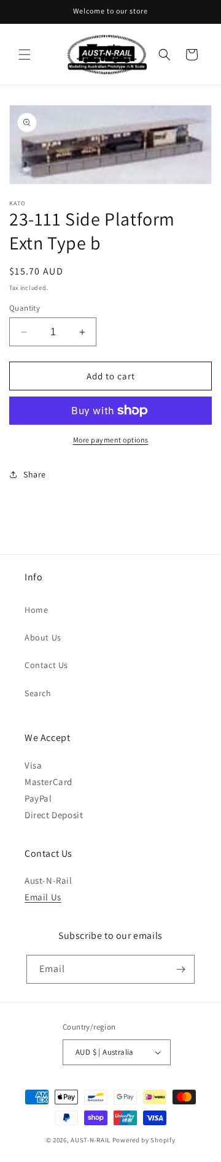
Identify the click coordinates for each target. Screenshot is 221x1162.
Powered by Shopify (144, 1140)
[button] (24, 54)
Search (38, 693)
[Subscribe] (180, 969)
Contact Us (46, 664)
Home (36, 609)
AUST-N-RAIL (90, 1140)
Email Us (43, 897)
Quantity (24, 308)
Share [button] (34, 474)
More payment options (111, 439)
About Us (43, 637)
